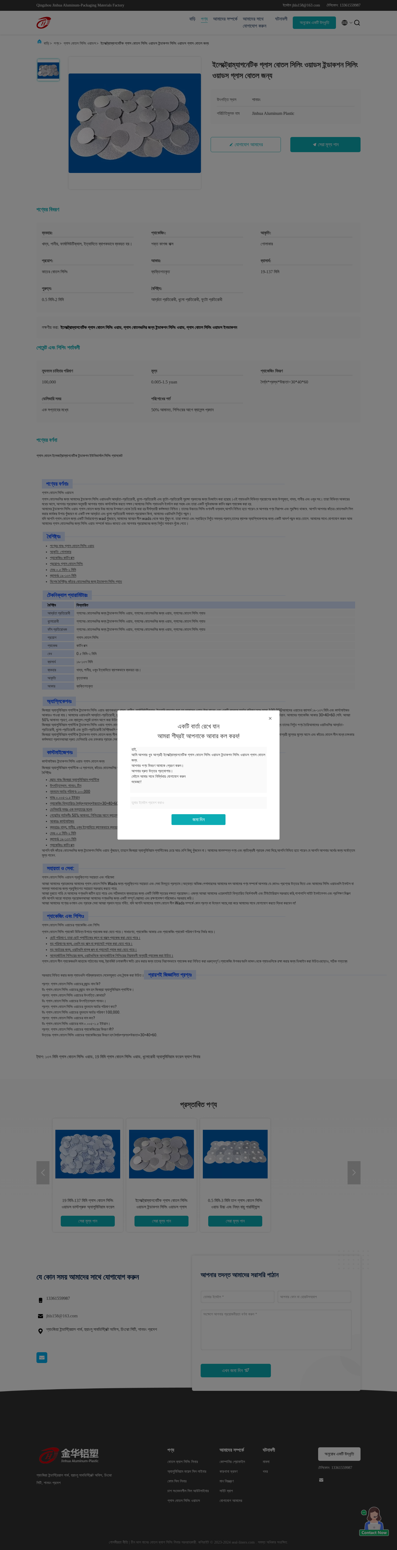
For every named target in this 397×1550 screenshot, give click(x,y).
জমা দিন (199, 819)
